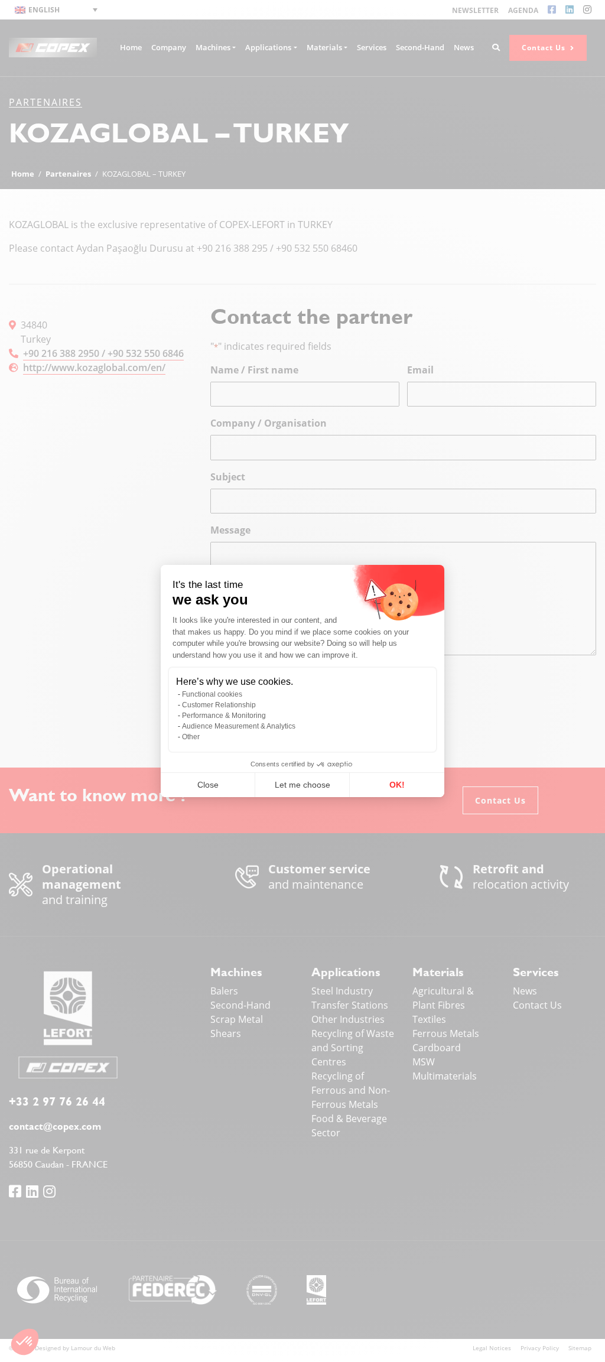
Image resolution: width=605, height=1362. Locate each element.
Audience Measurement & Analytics (238, 726)
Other (191, 737)
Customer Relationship (219, 705)
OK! (397, 784)
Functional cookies (212, 694)
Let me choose (302, 784)
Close (208, 784)
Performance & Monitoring (224, 715)
